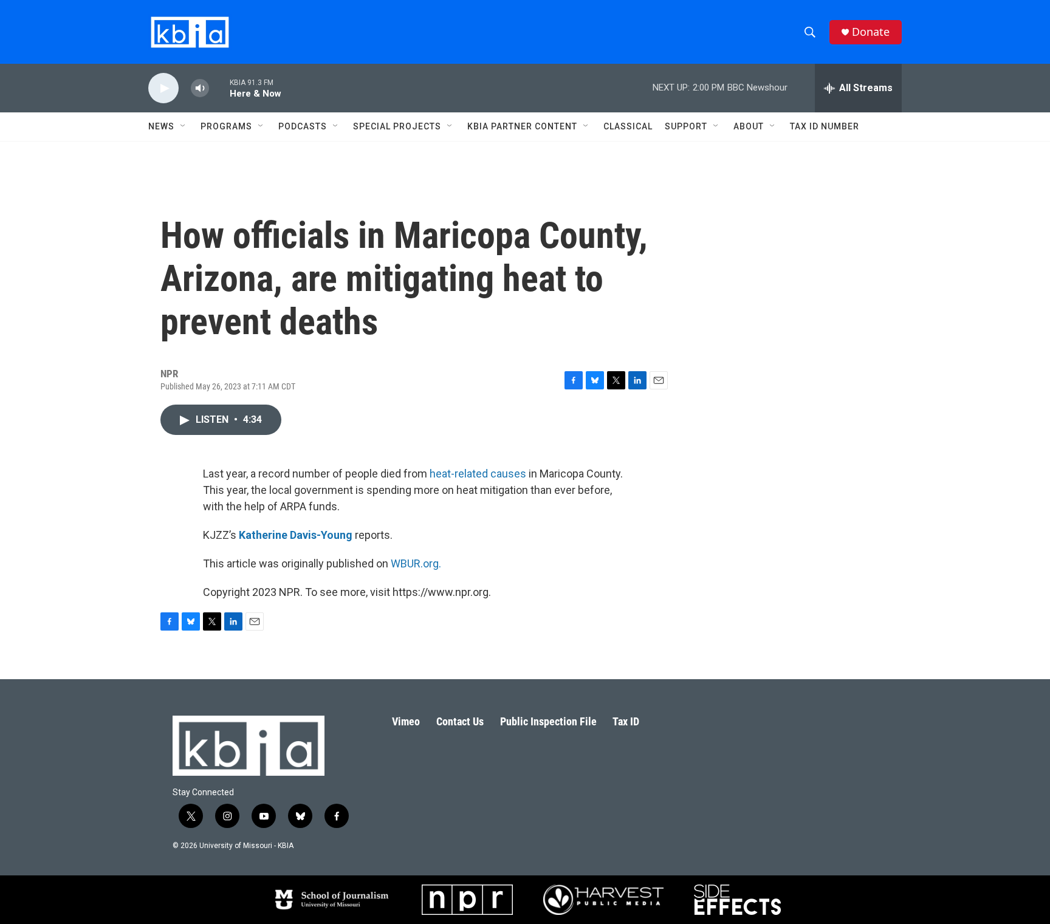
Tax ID (625, 721)
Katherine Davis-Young (295, 535)
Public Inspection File (548, 721)
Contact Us (460, 721)
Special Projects (397, 126)
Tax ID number (824, 126)
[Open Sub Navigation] (183, 126)
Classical (628, 126)
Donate (871, 32)
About (748, 126)
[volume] (200, 88)
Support (686, 126)
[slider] (219, 87)
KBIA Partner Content (522, 126)
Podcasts (302, 126)
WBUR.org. (416, 563)
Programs (226, 126)
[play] (163, 88)
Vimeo (406, 721)
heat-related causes (478, 473)
